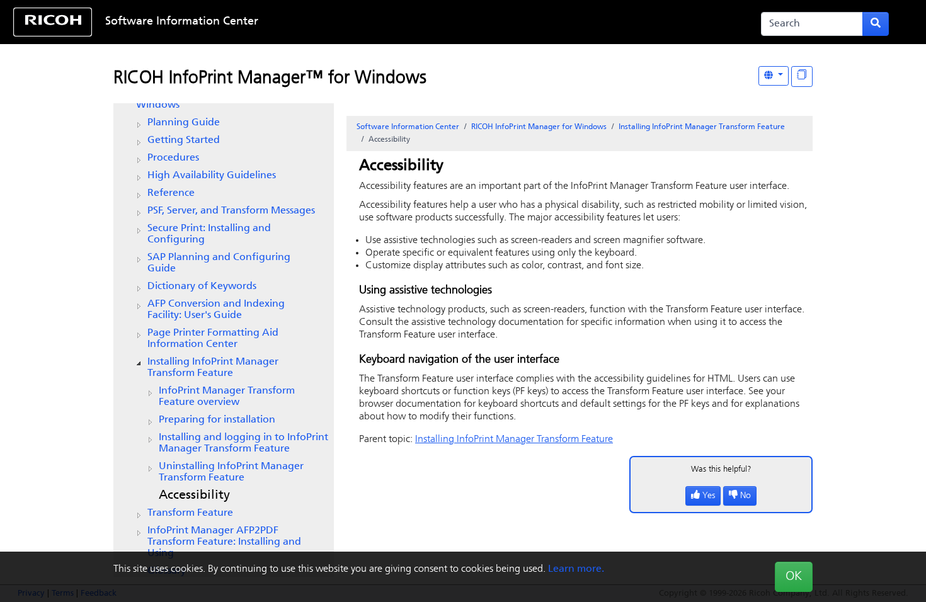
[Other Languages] (773, 76)
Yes (708, 496)
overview (227, 396)
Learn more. (576, 569)
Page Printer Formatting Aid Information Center (212, 338)
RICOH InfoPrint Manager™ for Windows (269, 79)
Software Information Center (181, 22)
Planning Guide (183, 123)
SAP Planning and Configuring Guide (218, 263)
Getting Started (183, 140)
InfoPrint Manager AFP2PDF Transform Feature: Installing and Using (224, 542)
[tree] (223, 332)
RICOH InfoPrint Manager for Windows (539, 127)
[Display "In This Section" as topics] (802, 76)
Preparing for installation (217, 420)
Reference (171, 193)
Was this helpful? (721, 469)
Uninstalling (231, 472)
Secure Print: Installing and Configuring (209, 234)
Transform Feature (190, 513)
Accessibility (194, 495)
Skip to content (422, 22)
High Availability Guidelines (211, 176)
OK (794, 577)
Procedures (173, 158)
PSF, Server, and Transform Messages (231, 211)
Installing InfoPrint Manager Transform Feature (212, 367)
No (745, 496)
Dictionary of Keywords (201, 286)
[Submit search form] (875, 24)
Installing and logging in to (243, 443)
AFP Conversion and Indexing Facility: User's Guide (216, 310)
